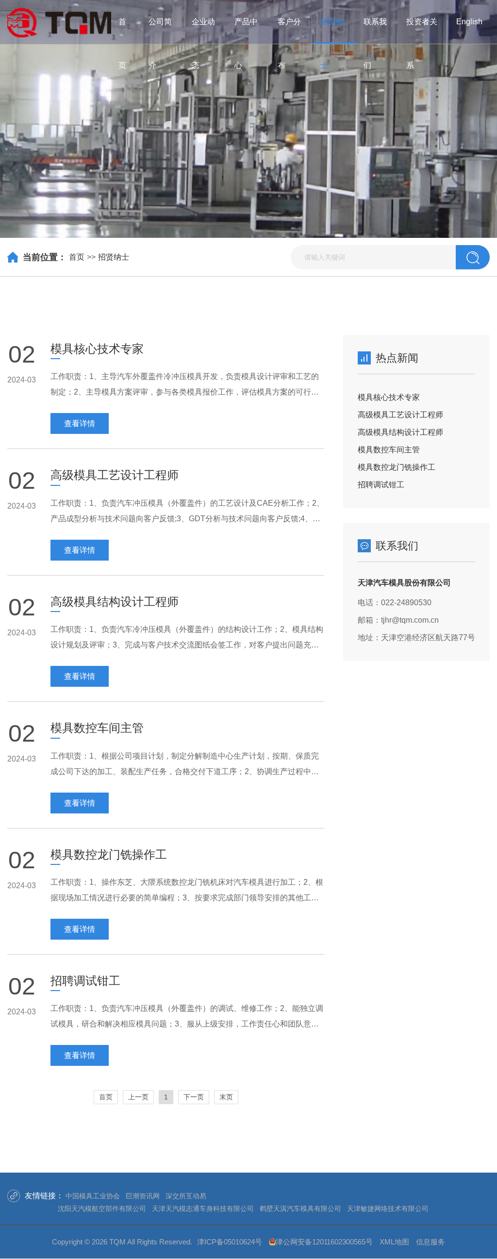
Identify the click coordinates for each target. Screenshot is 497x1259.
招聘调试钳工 (381, 484)
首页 (76, 257)
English (469, 21)
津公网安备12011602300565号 (324, 1242)
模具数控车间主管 (389, 450)
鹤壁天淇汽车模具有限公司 (300, 1208)
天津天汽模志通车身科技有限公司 (203, 1208)
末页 (226, 1097)
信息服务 (430, 1242)
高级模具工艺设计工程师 (400, 415)
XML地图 (394, 1242)
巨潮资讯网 (143, 1196)
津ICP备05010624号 (229, 1242)
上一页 (138, 1097)
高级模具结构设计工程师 (400, 432)
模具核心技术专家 (389, 397)
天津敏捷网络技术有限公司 (388, 1208)
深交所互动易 (186, 1196)
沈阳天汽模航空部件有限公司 (102, 1208)
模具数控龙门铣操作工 (396, 467)
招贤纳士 (113, 257)
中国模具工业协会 (93, 1196)
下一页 (193, 1097)
